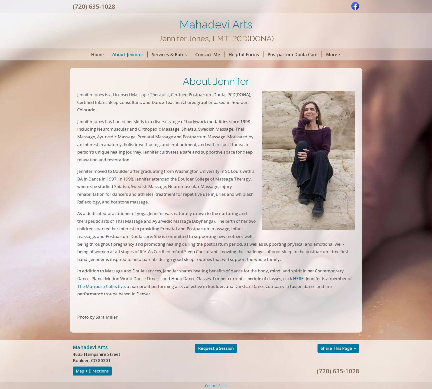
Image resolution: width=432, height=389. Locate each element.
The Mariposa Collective (101, 286)
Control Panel (216, 385)
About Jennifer (127, 54)
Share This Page (337, 348)
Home (97, 54)
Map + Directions (92, 371)
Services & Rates (169, 54)
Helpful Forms (243, 54)
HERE (298, 278)
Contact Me (207, 54)
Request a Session (216, 348)
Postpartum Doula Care (293, 54)
